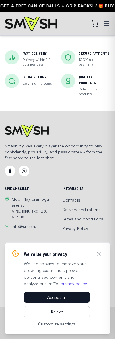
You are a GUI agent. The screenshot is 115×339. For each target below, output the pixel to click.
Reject (57, 311)
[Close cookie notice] (99, 254)
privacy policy (73, 283)
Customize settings (57, 324)
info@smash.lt (25, 226)
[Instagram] (24, 171)
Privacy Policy (75, 228)
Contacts (71, 199)
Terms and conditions (82, 218)
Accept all (57, 297)
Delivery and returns (81, 209)
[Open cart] (94, 23)
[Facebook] (10, 171)
